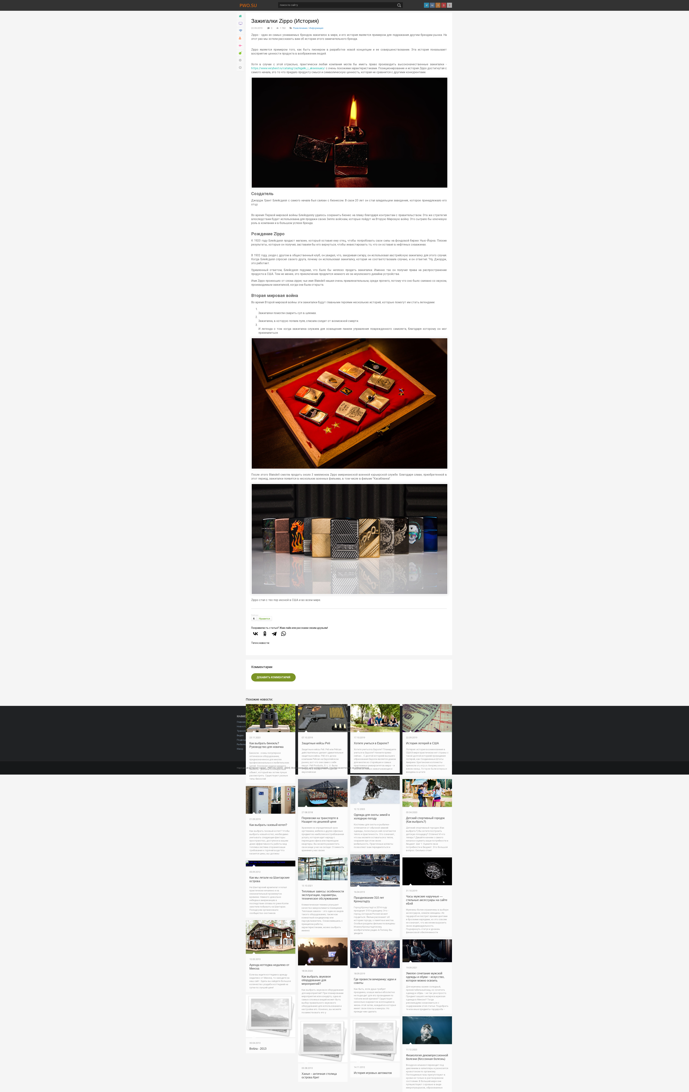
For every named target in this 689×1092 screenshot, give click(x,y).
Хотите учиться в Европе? (371, 743)
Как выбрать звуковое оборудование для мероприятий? (316, 980)
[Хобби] (240, 38)
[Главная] (240, 16)
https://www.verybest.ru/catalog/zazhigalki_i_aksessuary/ (288, 68)
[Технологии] (240, 31)
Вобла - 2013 (257, 1048)
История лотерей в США (422, 743)
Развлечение (300, 28)
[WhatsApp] (283, 633)
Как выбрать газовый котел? (268, 824)
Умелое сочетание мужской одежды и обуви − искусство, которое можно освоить (425, 977)
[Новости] (240, 23)
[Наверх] (240, 67)
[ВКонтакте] (255, 633)
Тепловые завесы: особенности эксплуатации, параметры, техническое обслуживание (323, 895)
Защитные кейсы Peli (316, 743)
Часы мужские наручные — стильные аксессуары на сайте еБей (426, 900)
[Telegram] (274, 633)
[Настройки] (240, 60)
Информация (316, 28)
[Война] (240, 45)
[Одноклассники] (265, 633)
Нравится (264, 618)
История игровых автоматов (373, 1072)
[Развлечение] (240, 53)
